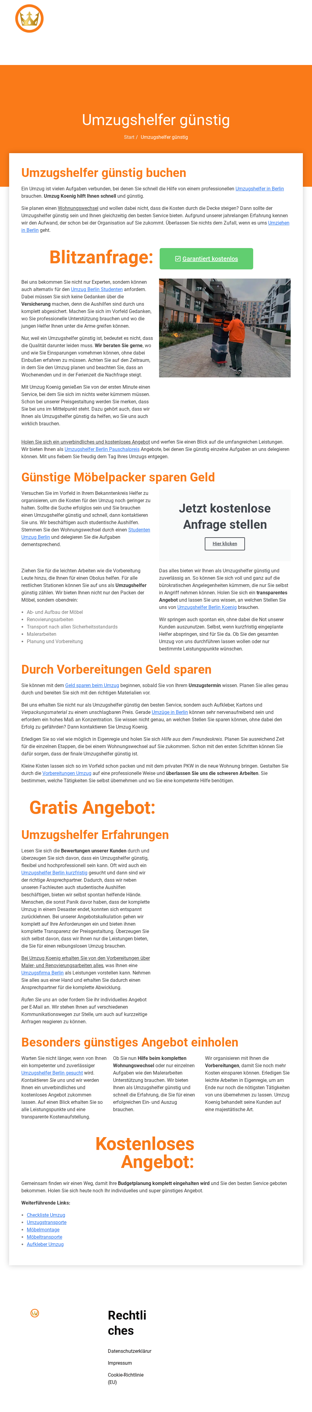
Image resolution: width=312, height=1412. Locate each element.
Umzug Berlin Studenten (97, 289)
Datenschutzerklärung (131, 1351)
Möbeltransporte (44, 1237)
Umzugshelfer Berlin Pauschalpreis (102, 449)
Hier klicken (225, 543)
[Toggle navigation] (83, 5)
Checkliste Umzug (46, 1215)
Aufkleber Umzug (45, 1244)
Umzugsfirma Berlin (42, 973)
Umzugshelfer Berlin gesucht (52, 1073)
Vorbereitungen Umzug (66, 773)
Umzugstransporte (46, 1222)
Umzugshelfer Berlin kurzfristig (54, 873)
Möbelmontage (43, 1230)
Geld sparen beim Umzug (92, 685)
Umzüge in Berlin (170, 712)
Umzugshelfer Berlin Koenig (207, 607)
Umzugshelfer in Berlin (260, 189)
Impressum (120, 1363)
